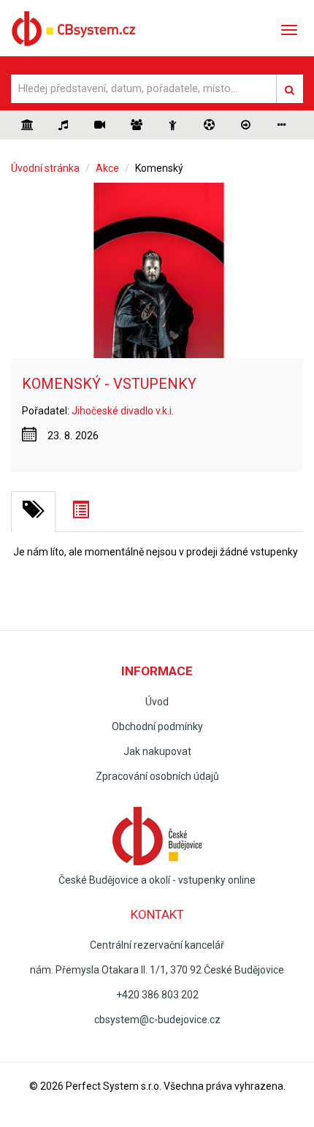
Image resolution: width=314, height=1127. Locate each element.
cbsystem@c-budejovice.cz (157, 1019)
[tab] (33, 511)
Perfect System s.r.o (112, 1086)
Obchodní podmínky (157, 726)
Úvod (157, 701)
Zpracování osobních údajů (157, 776)
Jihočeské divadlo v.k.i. (123, 411)
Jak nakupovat (157, 751)
